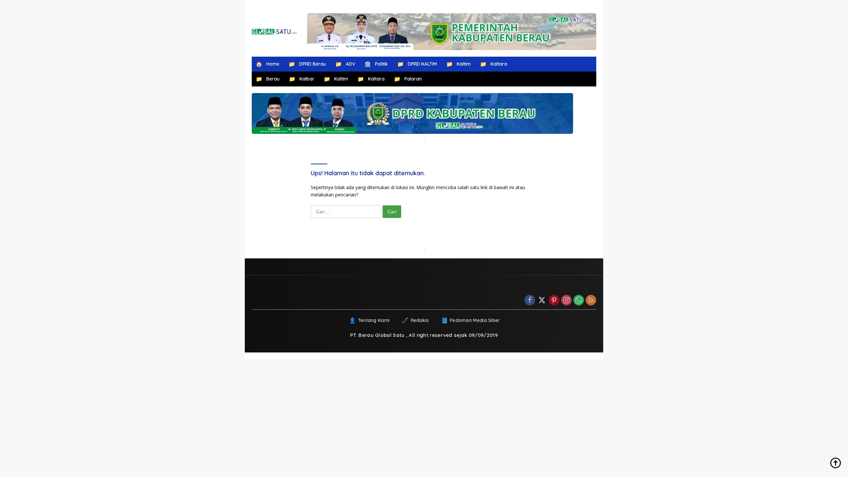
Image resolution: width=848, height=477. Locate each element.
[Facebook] (529, 300)
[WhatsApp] (578, 300)
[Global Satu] (274, 31)
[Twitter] (542, 300)
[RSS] (591, 300)
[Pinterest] (554, 300)
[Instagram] (566, 300)
